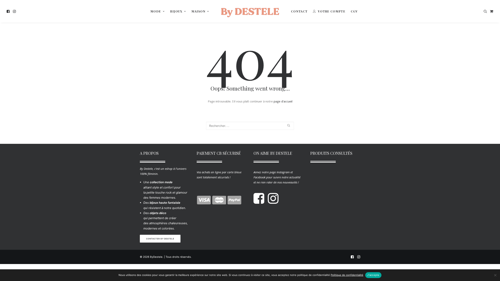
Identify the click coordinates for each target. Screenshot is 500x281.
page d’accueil (283, 101)
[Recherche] (250, 126)
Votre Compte (331, 11)
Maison (198, 11)
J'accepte (373, 275)
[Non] (495, 275)
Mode (155, 11)
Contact (299, 11)
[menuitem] (8, 11)
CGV (354, 11)
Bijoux (176, 11)
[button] (8, 11)
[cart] (491, 11)
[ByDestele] (250, 11)
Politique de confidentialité (347, 275)
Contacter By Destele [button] (160, 238)
